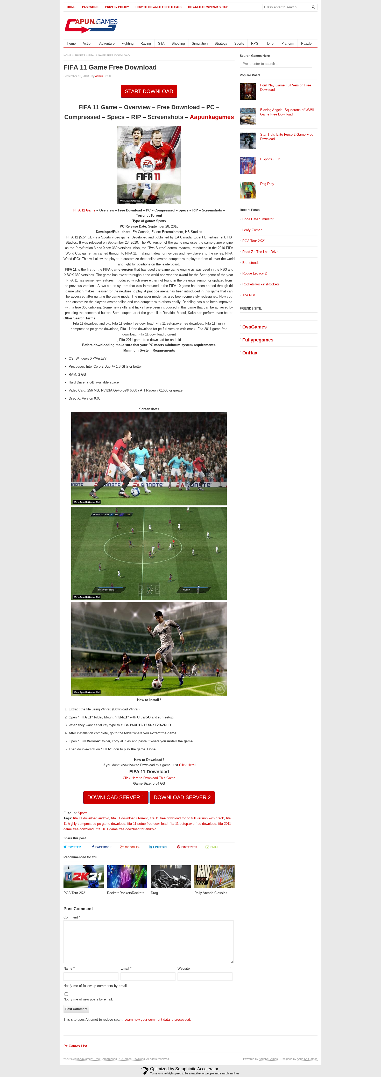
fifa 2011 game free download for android (126, 829)
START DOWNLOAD (149, 91)
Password (90, 7)
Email (214, 847)
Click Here (187, 765)
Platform (287, 43)
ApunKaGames (268, 1058)
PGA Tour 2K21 (254, 241)
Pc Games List (75, 1046)
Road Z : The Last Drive (260, 252)
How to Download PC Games (158, 7)
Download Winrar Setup (208, 7)
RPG (254, 43)
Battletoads (250, 263)
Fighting (127, 43)
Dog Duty (267, 184)
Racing (145, 43)
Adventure (107, 43)
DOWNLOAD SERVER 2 (182, 797)
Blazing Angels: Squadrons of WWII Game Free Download (287, 112)
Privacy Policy (117, 7)
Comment (72, 917)
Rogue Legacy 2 (254, 273)
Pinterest (189, 847)
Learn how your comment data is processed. (157, 1019)
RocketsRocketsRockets (261, 284)
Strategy (221, 43)
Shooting (178, 43)
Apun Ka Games (307, 1058)
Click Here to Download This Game (149, 778)
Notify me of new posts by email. (88, 999)
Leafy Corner (252, 230)
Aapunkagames (212, 117)
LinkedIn (160, 847)
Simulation (200, 43)
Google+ (132, 847)
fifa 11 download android (91, 818)
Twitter (74, 847)
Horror (269, 43)
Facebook (103, 847)
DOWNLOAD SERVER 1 (115, 797)
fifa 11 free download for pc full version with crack (187, 818)
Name (69, 968)
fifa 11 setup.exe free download (193, 824)
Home (71, 7)
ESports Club (270, 159)
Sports (239, 43)
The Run (248, 295)
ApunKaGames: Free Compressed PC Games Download (109, 1058)
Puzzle (306, 43)
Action (87, 43)
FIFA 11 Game (84, 210)
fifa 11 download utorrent (129, 818)
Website (184, 968)
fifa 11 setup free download (147, 824)
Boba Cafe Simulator (257, 219)
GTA (161, 43)
